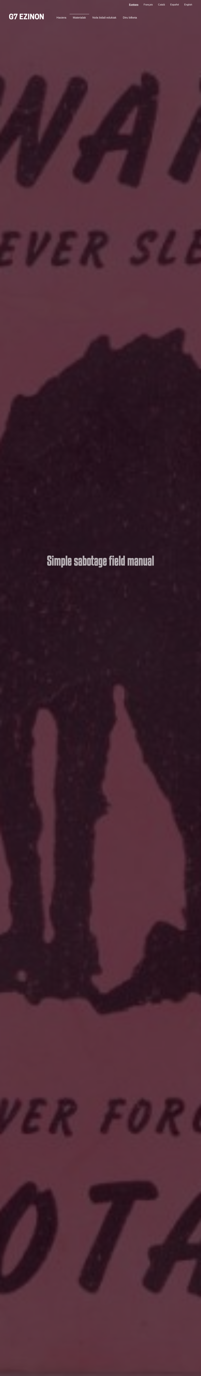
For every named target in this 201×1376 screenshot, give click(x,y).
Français (148, 4)
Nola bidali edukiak (104, 17)
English (188, 4)
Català (161, 4)
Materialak (79, 17)
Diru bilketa (130, 17)
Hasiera (61, 17)
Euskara (133, 4)
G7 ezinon (26, 17)
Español (174, 4)
